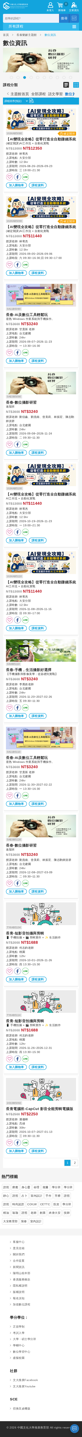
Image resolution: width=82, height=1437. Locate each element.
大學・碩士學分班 (24, 1339)
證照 (6, 1187)
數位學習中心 (21, 1351)
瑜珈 (15, 1212)
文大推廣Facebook (25, 1380)
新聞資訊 (18, 1267)
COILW (32, 1204)
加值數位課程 (21, 1304)
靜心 (6, 1195)
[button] (11, 77)
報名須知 (18, 1298)
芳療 (58, 1195)
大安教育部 (10, 1221)
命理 (36, 1187)
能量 (46, 1187)
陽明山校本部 (21, 1273)
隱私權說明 (20, 1285)
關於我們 (18, 1254)
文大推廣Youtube (24, 1386)
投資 (56, 1204)
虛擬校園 (18, 1357)
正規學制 (18, 1326)
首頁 (6, 35)
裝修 (24, 1221)
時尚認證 (18, 1204)
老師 (33, 1212)
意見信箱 (18, 1248)
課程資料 (38, 185)
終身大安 (55, 1212)
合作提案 (18, 1260)
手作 (48, 1195)
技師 (67, 1212)
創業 (43, 1212)
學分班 (56, 1187)
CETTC (45, 1204)
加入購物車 (16, 185)
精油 (6, 1212)
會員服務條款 (21, 1279)
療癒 (15, 1187)
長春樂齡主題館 (27, 35)
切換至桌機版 (21, 1408)
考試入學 (18, 1332)
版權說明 (18, 1291)
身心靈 (25, 1187)
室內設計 (36, 1195)
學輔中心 (18, 1345)
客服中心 (18, 1241)
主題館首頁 (20, 94)
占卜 (24, 1195)
